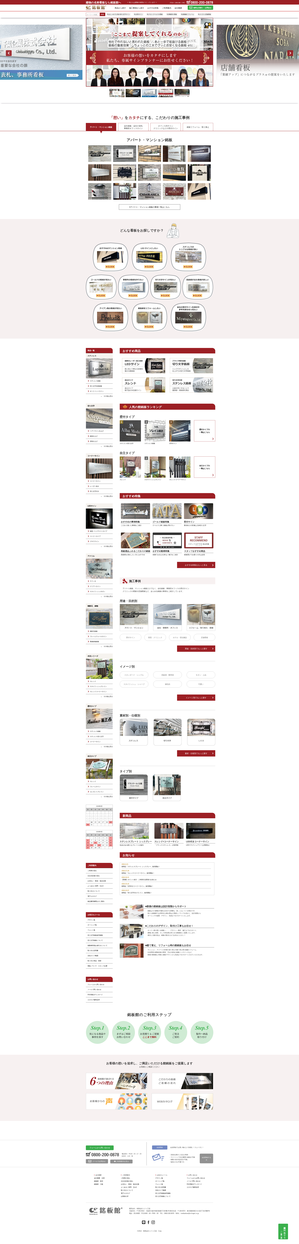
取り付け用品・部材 (94, 961)
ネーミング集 (92, 925)
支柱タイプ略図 (93, 956)
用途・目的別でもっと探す (196, 649)
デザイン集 (91, 920)
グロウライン (94, 541)
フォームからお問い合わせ (196, 1178)
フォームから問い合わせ (96, 984)
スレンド (93, 681)
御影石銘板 (94, 631)
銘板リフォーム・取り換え (198, 127)
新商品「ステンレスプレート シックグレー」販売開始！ (141, 866)
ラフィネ (93, 581)
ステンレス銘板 (95, 381)
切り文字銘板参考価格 (95, 935)
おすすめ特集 (153, 8)
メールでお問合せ (99, 1161)
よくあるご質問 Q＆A (95, 886)
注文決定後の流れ (94, 876)
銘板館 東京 (98, 1181)
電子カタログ (92, 896)
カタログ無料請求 (94, 1000)
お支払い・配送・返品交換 (97, 881)
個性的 (167, 684)
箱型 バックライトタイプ (98, 531)
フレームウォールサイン (98, 636)
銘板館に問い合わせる (283, 1231)
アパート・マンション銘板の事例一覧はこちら (150, 207)
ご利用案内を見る (122, 1161)
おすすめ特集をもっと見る (196, 565)
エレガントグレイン (97, 792)
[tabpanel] (149, 52)
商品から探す (120, 8)
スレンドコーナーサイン (98, 691)
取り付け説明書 (93, 950)
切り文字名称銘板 (96, 386)
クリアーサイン (95, 586)
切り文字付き (94, 491)
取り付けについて (94, 891)
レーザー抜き (94, 486)
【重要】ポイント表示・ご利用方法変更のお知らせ (139, 880)
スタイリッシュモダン (97, 591)
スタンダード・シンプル (134, 675)
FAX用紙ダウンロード (95, 995)
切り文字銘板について (95, 940)
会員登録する (206, 1159)
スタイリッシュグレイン (98, 686)
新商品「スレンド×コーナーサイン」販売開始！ (138, 873)
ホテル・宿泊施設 (180, 637)
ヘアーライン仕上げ (97, 431)
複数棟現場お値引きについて (97, 945)
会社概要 (178, 8)
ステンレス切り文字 (97, 736)
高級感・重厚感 (167, 675)
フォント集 (91, 930)
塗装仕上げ (94, 441)
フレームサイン (95, 786)
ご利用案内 (166, 8)
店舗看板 (204, 637)
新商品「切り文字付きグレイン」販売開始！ (137, 893)
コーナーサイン (95, 481)
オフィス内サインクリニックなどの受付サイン (165, 127)
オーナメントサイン (97, 391)
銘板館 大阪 (98, 1184)
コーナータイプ (95, 536)
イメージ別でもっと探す (196, 698)
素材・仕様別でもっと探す (196, 753)
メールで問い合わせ (94, 989)
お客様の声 (124, 1196)
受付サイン (130, 637)
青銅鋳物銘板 (94, 641)
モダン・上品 (201, 675)
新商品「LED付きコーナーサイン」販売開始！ (137, 886)
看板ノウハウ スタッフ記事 (97, 966)
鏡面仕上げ (94, 436)
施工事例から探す (136, 8)
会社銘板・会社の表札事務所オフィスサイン (133, 127)
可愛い (201, 684)
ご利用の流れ (125, 1178)
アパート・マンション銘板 (101, 127)
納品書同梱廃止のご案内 (96, 901)
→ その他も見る (107, 396)
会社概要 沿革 (99, 1178)
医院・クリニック (155, 637)
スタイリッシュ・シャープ (134, 684)
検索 (102, 14)
